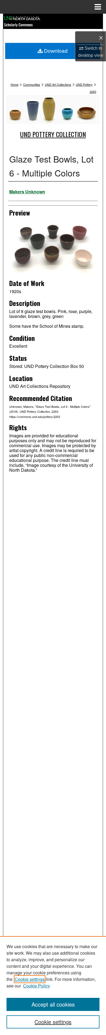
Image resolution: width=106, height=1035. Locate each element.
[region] (53, 985)
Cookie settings (30, 979)
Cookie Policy (36, 986)
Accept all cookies (53, 1004)
